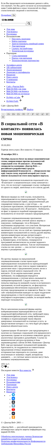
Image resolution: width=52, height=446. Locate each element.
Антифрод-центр (14, 65)
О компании (12, 79)
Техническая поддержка (23, 51)
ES (18, 114)
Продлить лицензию (21, 39)
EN (13, 114)
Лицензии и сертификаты (18, 72)
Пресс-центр (12, 77)
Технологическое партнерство (25, 60)
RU (3, 114)
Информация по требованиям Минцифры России (23, 442)
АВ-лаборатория (13, 67)
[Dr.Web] (7, 20)
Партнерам (11, 384)
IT (28, 114)
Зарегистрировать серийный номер (28, 44)
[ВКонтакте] (13, 399)
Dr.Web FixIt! (12, 101)
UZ (42, 114)
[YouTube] (13, 410)
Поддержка (11, 34)
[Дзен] (13, 403)
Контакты (10, 82)
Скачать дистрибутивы (22, 48)
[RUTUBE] (13, 414)
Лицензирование (14, 70)
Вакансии (10, 75)
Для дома (10, 29)
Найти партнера (19, 41)
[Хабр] (13, 407)
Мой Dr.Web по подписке (18, 94)
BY (47, 114)
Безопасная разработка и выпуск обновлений (22, 437)
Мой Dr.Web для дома (16, 89)
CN (8, 114)
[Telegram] (13, 395)
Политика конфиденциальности (16, 441)
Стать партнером (19, 56)
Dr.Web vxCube (13, 97)
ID (3, 117)
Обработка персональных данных (16, 436)
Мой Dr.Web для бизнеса (17, 91)
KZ (37, 114)
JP (33, 114)
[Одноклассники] (13, 418)
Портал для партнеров (22, 58)
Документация (18, 46)
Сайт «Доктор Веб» (15, 86)
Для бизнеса (11, 31)
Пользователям (13, 382)
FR (23, 114)
